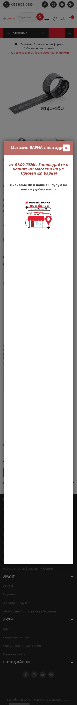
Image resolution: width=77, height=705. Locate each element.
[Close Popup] (66, 147)
